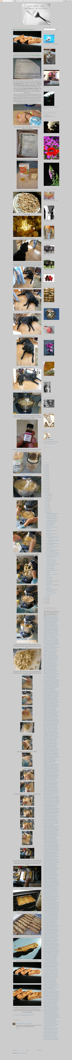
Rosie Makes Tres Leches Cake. (52, 570)
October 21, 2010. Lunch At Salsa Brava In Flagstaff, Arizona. (51, 927)
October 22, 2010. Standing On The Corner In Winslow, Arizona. (50, 934)
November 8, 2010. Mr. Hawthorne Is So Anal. (51, 996)
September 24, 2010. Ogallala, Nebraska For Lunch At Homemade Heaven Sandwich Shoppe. (51, 704)
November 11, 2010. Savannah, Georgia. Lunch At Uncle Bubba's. (51, 1015)
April (47, 508)
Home (27, 1050)
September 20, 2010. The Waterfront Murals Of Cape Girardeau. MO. (50, 668)
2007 (46, 603)
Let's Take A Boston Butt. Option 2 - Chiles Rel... (52, 537)
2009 (46, 599)
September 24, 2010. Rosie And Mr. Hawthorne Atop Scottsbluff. (50, 715)
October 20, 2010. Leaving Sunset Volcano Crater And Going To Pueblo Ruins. (51, 921)
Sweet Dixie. (48, 528)
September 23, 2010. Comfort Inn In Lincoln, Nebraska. (51, 698)
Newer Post (15, 1050)
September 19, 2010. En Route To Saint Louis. (51, 666)
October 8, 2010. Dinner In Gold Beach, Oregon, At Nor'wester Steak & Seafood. (51, 829)
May (47, 506)
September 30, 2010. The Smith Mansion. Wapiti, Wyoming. (51, 774)
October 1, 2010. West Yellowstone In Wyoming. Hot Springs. (51, 789)
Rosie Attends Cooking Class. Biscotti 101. (51, 534)
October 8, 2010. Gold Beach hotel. (50, 831)
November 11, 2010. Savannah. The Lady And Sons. (51, 1012)
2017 (46, 481)
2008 (46, 601)
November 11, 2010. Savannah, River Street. (51, 1016)
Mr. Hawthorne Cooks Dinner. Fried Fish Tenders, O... (51, 521)
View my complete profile (50, 443)
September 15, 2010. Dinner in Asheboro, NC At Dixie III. (49, 624)
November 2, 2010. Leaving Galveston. (51, 974)
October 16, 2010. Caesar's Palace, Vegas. (50, 887)
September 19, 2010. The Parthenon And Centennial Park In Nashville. (50, 656)
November (48, 495)
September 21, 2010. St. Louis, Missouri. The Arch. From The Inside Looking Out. (51, 676)
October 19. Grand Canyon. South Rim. (51, 912)
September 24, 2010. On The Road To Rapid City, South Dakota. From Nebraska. (51, 724)
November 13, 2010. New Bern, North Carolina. (51, 1032)
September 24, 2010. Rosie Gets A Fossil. (51, 716)
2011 (46, 492)
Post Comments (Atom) (22, 1053)
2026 (46, 464)
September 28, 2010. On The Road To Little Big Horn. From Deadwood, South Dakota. (51, 750)
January (48, 595)
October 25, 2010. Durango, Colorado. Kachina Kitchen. (51, 950)
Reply (17, 1028)
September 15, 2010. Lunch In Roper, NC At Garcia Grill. (51, 622)
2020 (46, 475)
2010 (46, 597)
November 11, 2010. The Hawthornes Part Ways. (51, 1011)
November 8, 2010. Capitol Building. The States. (51, 992)
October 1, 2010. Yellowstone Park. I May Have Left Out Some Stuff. (51, 796)
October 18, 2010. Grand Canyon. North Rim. (51, 902)
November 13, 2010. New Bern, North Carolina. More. (51, 1034)
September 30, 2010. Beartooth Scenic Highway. (51, 766)
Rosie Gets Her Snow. (50, 566)
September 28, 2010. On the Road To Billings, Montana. (51, 755)
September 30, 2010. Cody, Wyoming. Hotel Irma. (51, 776)
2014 (46, 486)
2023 (46, 470)
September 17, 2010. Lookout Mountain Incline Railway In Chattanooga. (51, 648)
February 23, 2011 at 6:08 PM (26, 1023)
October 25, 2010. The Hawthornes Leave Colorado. (51, 952)
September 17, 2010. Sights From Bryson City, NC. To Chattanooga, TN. (51, 642)
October (48, 497)
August (47, 501)
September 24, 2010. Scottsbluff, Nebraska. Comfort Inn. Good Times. (51, 712)
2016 (46, 483)
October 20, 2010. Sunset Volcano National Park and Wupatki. (50, 924)
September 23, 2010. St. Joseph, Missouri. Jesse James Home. (50, 690)
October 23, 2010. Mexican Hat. (50, 942)
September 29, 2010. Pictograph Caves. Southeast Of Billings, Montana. (51, 760)
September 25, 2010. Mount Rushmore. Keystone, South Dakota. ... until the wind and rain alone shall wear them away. (51, 728)
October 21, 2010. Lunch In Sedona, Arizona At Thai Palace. (51, 930)
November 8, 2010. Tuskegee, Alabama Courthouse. (51, 1001)
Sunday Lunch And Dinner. (51, 593)
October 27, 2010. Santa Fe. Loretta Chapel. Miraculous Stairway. (51, 961)
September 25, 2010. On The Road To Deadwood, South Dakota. (51, 735)
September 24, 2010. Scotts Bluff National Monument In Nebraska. (50, 708)
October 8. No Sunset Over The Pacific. (51, 833)
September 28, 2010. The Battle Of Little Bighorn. (51, 752)
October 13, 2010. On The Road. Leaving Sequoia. (51, 873)
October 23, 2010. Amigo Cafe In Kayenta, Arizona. (51, 938)
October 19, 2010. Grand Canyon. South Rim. (51, 910)
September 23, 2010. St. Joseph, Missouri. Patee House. (51, 693)
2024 (46, 468)
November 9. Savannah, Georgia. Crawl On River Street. (50, 1004)
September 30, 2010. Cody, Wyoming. (51, 778)
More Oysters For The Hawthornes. (52, 553)
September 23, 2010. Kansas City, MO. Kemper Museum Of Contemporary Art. (51, 687)
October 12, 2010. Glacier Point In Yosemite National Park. (51, 861)
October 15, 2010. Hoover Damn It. (50, 878)
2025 (46, 466)
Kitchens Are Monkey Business (36, 7)
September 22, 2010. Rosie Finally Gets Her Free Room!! (51, 685)
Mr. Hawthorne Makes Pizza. (51, 527)
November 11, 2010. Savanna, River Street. (51, 1018)
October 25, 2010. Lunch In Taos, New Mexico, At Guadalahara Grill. (51, 957)
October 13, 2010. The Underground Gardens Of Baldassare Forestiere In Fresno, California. (50, 865)
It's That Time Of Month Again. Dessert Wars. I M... (52, 544)
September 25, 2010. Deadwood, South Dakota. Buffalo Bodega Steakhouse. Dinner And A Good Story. (50, 740)
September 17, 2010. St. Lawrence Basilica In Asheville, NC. (51, 633)
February (48, 512)
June (47, 504)
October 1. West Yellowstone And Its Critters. (49, 781)
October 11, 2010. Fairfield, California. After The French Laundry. (51, 847)
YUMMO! (48, 572)
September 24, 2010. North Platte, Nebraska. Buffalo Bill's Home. (51, 700)
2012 (46, 490)
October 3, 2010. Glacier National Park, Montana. (50, 807)
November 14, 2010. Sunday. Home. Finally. (50, 1037)
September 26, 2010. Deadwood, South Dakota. (50, 743)
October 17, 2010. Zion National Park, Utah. (50, 898)
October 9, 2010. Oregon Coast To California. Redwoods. (50, 835)
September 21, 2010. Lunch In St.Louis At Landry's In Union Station (51, 681)
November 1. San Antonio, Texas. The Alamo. (50, 970)
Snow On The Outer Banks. (51, 561)
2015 (46, 484)
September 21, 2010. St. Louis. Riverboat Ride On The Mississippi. (51, 679)
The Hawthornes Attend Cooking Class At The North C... (52, 550)
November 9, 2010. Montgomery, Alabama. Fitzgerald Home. (51, 998)
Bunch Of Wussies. (49, 577)
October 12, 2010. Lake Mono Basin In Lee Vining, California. (51, 856)
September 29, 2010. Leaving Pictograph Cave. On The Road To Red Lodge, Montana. (51, 764)
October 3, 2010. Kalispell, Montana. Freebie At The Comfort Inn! (51, 805)
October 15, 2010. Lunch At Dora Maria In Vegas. (51, 884)
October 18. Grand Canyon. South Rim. (51, 909)
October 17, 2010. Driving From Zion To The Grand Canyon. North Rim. (51, 900)
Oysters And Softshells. (50, 568)
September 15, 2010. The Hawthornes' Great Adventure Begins (51, 616)
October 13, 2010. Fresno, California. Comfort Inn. (51, 862)
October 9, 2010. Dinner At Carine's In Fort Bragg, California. (51, 840)
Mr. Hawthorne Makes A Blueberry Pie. (50, 524)
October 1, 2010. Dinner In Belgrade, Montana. (51, 798)
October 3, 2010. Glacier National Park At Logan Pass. (51, 810)
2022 (46, 472)
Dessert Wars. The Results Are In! (52, 581)
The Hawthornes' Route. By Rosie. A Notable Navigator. (51, 1038)
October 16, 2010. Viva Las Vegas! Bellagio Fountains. (51, 889)
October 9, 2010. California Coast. (50, 838)
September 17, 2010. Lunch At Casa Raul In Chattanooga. (50, 650)
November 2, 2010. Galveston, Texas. (51, 973)
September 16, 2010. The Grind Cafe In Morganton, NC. (51, 629)
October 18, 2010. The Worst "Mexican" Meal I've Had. (51, 906)
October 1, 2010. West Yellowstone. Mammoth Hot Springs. (50, 787)
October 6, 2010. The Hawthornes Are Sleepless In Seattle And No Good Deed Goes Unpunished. (51, 815)
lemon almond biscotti (26, 1015)
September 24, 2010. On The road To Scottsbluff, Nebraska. (51, 705)
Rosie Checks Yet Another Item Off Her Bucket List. (52, 590)
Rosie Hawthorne (49, 439)
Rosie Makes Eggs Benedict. (51, 518)
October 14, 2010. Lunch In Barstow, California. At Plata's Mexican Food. (51, 876)
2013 (46, 488)
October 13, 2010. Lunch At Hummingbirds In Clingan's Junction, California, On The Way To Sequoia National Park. (51, 869)
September (48, 499)
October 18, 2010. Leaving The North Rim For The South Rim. (51, 905)
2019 (46, 477)
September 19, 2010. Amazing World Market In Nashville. (51, 653)
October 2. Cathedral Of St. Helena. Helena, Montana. (51, 800)
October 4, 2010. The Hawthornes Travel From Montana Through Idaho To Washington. (51, 812)
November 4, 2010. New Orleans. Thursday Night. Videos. (50, 979)
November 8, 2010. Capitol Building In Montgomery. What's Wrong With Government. (51, 989)
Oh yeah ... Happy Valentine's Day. (52, 555)
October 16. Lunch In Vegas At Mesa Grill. (51, 886)
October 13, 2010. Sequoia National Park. (50, 872)
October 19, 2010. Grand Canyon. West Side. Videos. (50, 917)
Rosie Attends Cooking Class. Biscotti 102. (51, 531)
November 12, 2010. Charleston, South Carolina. (49, 1027)
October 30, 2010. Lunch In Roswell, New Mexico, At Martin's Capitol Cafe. (51, 964)
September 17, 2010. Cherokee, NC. (50, 637)
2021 (46, 473)
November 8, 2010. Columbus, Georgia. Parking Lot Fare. (51, 983)
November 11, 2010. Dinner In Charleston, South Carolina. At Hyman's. (51, 1026)
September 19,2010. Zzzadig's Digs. (50, 664)
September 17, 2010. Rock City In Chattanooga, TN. (51, 645)
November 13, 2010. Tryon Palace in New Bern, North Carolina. (51, 1030)
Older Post (40, 1050)
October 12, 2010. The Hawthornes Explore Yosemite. (50, 858)
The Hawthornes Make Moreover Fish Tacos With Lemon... (52, 514)
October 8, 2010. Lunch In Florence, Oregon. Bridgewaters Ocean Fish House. (51, 825)
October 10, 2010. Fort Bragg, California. (50, 842)
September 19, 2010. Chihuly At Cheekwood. (50, 660)
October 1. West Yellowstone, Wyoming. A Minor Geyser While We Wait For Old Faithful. (51, 792)
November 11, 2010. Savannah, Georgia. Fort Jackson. (51, 1005)
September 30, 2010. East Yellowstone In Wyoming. (51, 770)
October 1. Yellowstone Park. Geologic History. (51, 782)
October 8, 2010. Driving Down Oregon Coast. (51, 826)
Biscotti (18, 1015)
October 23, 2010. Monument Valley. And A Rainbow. (51, 941)
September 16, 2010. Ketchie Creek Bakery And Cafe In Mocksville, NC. (51, 627)
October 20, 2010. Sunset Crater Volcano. (51, 919)
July (47, 503)
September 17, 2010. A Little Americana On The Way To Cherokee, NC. (51, 635)
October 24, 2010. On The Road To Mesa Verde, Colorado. (51, 945)
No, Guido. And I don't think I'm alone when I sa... (52, 547)
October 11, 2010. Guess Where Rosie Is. (51, 845)
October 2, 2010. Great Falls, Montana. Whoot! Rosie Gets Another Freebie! (51, 803)
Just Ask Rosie (46, 115)
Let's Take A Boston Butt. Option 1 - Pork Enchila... (52, 541)
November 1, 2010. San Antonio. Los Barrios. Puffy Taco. (51, 971)
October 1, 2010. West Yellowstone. (50, 784)
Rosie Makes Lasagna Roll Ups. (52, 516)
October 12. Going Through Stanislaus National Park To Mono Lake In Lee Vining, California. (51, 854)
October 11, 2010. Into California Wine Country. (51, 843)
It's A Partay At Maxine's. (50, 560)
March (47, 510)
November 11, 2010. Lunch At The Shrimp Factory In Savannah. (51, 1023)
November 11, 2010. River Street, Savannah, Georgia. (50, 1021)
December (48, 493)
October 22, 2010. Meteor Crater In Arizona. (51, 931)
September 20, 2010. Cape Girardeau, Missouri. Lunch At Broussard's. (51, 671)
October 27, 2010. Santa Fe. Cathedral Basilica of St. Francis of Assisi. (50, 960)
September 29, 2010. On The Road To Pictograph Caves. (51, 758)
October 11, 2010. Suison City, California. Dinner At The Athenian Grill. (51, 850)
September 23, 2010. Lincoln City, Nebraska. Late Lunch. (51, 696)
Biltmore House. (49, 579)
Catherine (18, 1023)
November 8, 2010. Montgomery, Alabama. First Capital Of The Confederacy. (51, 994)
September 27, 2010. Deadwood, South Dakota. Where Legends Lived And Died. (51, 745)
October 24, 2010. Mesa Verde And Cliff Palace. (51, 946)
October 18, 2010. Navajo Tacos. (51, 908)
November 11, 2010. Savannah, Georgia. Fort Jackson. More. (51, 1008)
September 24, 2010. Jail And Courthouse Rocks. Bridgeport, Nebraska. (51, 722)
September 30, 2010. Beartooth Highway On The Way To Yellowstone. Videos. (51, 768)
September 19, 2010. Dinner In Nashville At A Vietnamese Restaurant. (51, 662)
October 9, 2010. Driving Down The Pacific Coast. (51, 836)
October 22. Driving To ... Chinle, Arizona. (51, 935)
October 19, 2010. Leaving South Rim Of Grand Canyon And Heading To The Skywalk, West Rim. (51, 915)
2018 (46, 479)
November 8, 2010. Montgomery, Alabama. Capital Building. (50, 986)
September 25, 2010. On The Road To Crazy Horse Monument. (51, 731)
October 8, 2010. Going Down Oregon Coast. (51, 822)
